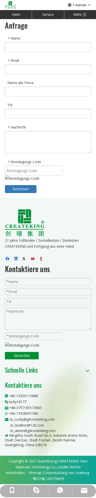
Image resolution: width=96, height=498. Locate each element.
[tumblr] (41, 259)
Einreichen (21, 189)
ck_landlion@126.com (27, 425)
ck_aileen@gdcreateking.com (33, 430)
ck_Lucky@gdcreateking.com (32, 419)
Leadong (82, 472)
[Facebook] (8, 259)
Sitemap (35, 472)
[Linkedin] (16, 259)
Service (48, 14)
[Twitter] (25, 259)
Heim (16, 14)
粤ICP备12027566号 (48, 478)
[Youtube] (33, 259)
